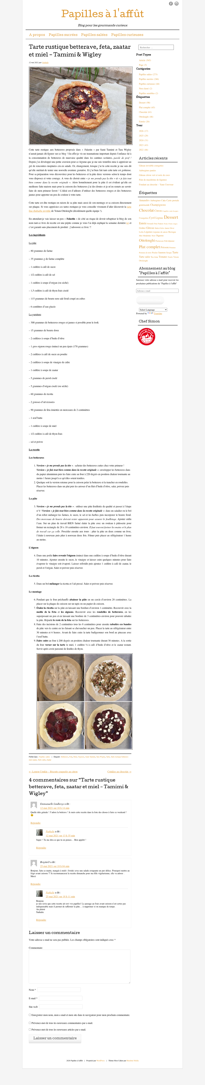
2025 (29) (143, 135)
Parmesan (160, 241)
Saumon (162, 252)
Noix (153, 235)
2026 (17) (143, 130)
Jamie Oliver (169, 228)
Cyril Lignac (156, 218)
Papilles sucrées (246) (149, 78)
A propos (37, 35)
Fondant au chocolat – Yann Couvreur (156, 184)
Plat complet (149, 246)
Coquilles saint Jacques (170, 211)
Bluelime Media (133, 1060)
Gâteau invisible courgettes (151, 165)
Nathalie (45, 62)
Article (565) (145, 60)
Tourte (170, 257)
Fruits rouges (172, 224)
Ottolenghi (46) (146, 116)
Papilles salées (94, 35)
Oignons (81, 756)
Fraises (160, 223)
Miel (75, 756)
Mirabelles (147, 235)
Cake (163, 200)
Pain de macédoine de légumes (153, 179)
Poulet (155, 252)
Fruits (166, 224)
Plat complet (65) (147, 107)
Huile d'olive (159, 228)
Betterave (64, 756)
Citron (158, 210)
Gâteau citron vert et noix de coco (154, 175)
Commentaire (35, 947)
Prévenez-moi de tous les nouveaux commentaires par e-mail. (62, 1023)
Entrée (143, 223)
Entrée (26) (144, 121)
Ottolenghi (147, 240)
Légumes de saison (160, 232)
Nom (32, 989)
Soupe (169, 252)
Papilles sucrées (63, 35)
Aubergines (155, 200)
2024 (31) (143, 140)
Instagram (177, 4)
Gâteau (150, 228)
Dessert (171, 217)
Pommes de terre (145, 252)
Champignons (158, 205)
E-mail (33, 998)
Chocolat (146, 210)
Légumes (148, 231)
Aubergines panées (147, 170)
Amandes (144, 200)
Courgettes (143, 217)
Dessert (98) (144, 102)
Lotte (141, 231)
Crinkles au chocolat (119, 771)
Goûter (142, 227)
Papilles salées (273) (148, 74)
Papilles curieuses (127, 35)
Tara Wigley (100, 756)
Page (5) (143, 64)
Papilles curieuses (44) (149, 83)
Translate (158, 313)
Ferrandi (150, 223)
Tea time (154, 256)
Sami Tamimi (90, 756)
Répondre (36, 822)
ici (127, 222)
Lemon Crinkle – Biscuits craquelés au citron (53, 771)
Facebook (171, 4)
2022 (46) (143, 149)
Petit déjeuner (169, 241)
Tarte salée (42, 759)
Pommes (172, 247)
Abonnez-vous (150, 300)
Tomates (163, 256)
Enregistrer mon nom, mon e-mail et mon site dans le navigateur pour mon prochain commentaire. (81, 1015)
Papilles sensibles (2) (148, 93)
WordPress (100, 1060)
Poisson (165, 247)
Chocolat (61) (145, 112)
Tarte (108, 756)
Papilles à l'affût (102, 15)
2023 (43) (143, 145)
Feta (70, 756)
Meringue (172, 232)
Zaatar (49, 759)
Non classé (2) (145, 88)
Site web (33, 1006)
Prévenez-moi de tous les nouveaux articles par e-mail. (59, 1029)
